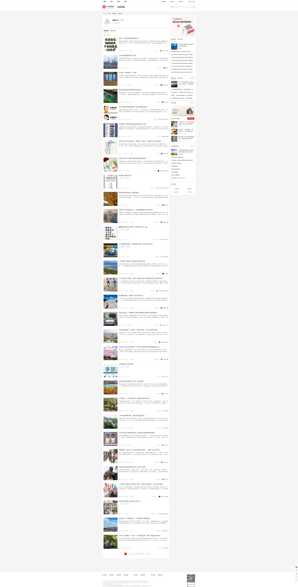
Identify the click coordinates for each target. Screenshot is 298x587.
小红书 (122, 178)
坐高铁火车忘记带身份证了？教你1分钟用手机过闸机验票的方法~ (139, 347)
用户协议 (153, 575)
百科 (125, 1)
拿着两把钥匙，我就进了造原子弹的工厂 (131, 295)
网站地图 (126, 575)
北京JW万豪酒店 (175, 175)
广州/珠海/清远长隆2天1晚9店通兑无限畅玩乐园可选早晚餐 (185, 57)
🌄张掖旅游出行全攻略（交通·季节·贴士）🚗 (133, 227)
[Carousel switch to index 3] (182, 115)
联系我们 (112, 575)
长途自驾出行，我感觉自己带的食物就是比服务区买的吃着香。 (138, 312)
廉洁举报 (143, 575)
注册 (193, 1)
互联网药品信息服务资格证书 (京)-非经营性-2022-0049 (133, 582)
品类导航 (121, 7)
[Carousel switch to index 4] (183, 115)
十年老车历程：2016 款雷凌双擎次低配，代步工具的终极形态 (186, 123)
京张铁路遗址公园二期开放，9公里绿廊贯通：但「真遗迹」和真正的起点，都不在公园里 (192, 98)
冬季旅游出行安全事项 (126, 364)
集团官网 (163, 1)
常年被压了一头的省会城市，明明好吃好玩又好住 (134, 398)
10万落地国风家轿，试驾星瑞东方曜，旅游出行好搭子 (136, 244)
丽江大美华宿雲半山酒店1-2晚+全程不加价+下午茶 (183, 72)
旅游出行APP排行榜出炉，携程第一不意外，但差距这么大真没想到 (140, 141)
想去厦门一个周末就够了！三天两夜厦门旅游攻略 (134, 518)
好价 (111, 1)
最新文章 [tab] (173, 78)
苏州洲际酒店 (174, 166)
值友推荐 (127, 178)
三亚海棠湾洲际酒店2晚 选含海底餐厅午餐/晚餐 (186, 45)
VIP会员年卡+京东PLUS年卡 (178, 178)
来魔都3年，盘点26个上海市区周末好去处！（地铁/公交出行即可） (140, 450)
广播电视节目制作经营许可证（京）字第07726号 (112, 584)
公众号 (122, 366)
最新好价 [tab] (173, 39)
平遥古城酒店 (174, 172)
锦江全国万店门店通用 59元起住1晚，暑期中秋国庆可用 (184, 54)
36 (180, 133)
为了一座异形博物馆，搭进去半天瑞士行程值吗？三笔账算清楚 (186, 83)
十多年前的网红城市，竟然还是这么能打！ (132, 415)
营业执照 (147, 582)
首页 (109, 13)
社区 (118, 1)
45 (180, 126)
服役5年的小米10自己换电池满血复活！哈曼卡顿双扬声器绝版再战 (186, 137)
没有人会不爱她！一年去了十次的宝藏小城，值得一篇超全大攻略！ (140, 535)
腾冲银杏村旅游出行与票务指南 (129, 192)
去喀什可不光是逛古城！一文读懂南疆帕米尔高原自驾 (136, 210)
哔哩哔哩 (123, 246)
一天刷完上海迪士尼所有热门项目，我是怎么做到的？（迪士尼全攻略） (141, 484)
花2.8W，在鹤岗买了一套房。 (128, 72)
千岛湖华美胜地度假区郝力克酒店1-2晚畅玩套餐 (183, 63)
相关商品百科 (175, 146)
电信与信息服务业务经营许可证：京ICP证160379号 (126, 581)
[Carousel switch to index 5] (184, 115)
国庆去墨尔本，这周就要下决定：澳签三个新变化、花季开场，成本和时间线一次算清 (191, 92)
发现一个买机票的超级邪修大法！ (129, 38)
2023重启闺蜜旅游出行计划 (127, 55)
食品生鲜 (176, 192)
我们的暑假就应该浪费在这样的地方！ (131, 90)
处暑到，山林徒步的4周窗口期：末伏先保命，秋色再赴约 (185, 95)
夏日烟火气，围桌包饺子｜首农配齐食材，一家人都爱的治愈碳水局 (186, 130)
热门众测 (173, 102)
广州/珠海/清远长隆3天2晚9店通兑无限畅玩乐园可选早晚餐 (185, 60)
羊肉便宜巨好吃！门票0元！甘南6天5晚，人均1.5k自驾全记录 (138, 330)
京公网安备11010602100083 (108, 581)
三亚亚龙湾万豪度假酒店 (177, 157)
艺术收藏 (176, 188)
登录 (190, 1)
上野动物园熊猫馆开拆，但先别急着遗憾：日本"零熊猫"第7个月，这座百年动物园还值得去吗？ (194, 89)
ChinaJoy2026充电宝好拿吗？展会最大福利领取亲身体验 (137, 432)
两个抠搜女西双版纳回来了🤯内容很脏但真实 (133, 107)
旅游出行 (120, 13)
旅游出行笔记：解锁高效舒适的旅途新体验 (132, 158)
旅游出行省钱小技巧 (125, 175)
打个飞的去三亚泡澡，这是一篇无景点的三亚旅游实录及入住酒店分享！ (141, 278)
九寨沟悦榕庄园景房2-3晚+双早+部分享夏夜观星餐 (183, 69)
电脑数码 (189, 188)
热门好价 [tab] (180, 39)
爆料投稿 (181, 1)
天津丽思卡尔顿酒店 (176, 163)
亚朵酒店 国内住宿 (175, 169)
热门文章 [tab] (180, 78)
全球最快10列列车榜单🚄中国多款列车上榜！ (133, 124)
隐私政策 (160, 575)
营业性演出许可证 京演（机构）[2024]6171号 (111, 582)
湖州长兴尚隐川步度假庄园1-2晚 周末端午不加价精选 (184, 66)
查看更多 (192, 78)
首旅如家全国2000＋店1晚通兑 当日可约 (181, 51)
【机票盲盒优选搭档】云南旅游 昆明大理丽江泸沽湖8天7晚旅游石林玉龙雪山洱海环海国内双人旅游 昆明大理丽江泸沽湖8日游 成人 (186, 151)
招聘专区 (119, 575)
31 (180, 141)
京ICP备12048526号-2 (143, 581)
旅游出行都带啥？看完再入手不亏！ (130, 501)
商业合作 (172, 1)
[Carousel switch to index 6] (185, 115)
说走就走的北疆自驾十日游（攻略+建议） (132, 381)
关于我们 (104, 575)
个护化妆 (189, 192)
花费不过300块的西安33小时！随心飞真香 (132, 467)
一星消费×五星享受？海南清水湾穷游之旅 (132, 261)
